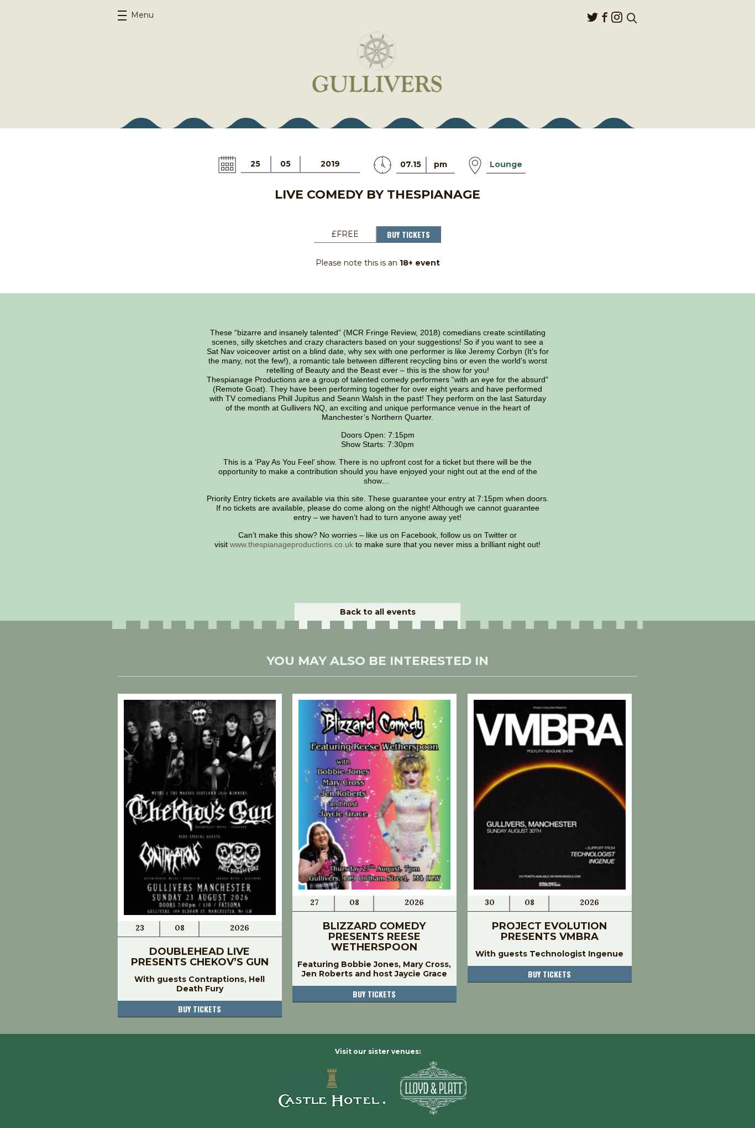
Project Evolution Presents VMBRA (549, 931)
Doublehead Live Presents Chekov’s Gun (200, 956)
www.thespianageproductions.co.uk (291, 544)
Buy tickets (199, 1009)
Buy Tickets (408, 234)
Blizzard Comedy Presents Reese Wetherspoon (374, 936)
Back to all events (378, 612)
